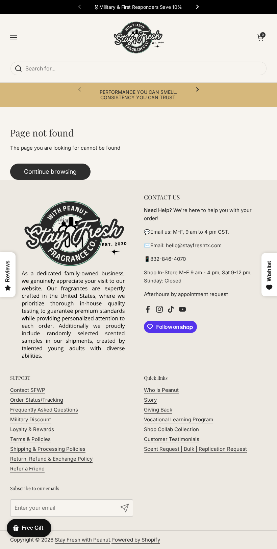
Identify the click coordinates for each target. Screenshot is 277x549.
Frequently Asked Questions (44, 409)
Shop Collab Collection (171, 429)
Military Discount (30, 419)
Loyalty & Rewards (32, 429)
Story (150, 400)
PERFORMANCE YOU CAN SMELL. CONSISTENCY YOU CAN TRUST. (138, 94)
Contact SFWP (27, 390)
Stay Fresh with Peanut (82, 539)
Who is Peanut (161, 390)
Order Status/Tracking (36, 400)
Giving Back (158, 409)
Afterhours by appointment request (186, 294)
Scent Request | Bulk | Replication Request (195, 449)
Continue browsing (50, 171)
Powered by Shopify (135, 539)
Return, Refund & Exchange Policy (51, 459)
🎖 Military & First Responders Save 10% (138, 6)
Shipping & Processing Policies (47, 449)
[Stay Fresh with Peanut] (137, 38)
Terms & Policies (30, 439)
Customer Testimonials (171, 439)
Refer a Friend (27, 468)
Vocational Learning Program (178, 419)
